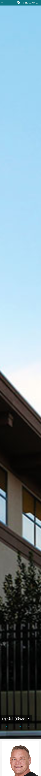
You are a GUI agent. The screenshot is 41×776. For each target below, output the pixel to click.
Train (20, 726)
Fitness (12, 726)
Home (4, 726)
